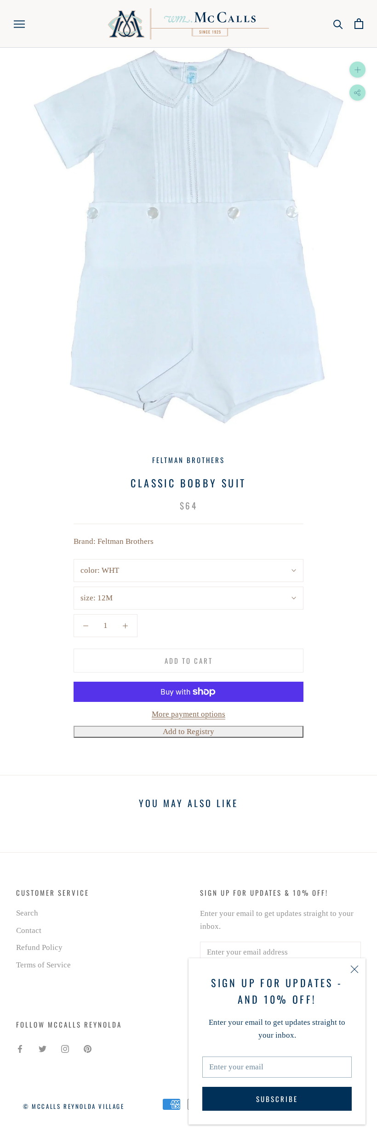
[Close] (354, 969)
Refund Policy (39, 947)
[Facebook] (20, 1048)
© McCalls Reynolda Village (74, 1106)
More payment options (188, 714)
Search (27, 913)
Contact (28, 930)
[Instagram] (65, 1048)
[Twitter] (42, 1048)
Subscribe (277, 1099)
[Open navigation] (19, 23)
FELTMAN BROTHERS (188, 460)
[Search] (338, 23)
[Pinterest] (87, 1048)
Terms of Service (43, 965)
